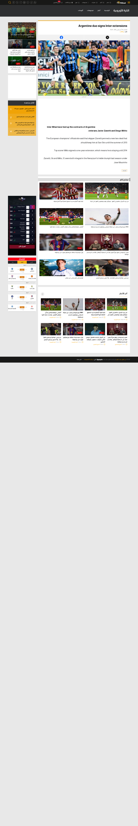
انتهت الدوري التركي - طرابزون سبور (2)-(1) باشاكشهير (22, 109)
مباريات (94, 2)
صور (76, 2)
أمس (31, 262)
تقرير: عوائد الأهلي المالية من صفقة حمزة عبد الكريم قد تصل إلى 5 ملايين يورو (15, 52)
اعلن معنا (79, 359)
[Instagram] (24, 2)
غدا (13, 262)
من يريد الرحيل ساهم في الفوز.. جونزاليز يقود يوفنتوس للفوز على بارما (117, 315)
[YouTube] (28, 2)
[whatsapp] (35, 2)
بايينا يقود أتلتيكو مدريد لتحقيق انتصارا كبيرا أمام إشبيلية (96, 313)
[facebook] (13, 2)
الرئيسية (107, 10)
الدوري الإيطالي (32, 292)
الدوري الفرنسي (32, 302)
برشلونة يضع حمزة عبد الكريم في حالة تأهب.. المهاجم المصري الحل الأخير (22, 123)
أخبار (101, 2)
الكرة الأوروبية (117, 319)
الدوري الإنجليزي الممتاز (30, 265)
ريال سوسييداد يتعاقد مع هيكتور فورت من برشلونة (73, 338)
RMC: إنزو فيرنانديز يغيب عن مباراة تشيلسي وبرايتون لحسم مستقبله (73, 315)
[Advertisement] (111, 114)
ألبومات (80, 10)
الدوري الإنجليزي (118, 344)
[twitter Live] (21, 2)
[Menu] (128, 2)
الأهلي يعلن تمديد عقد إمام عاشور (22, 117)
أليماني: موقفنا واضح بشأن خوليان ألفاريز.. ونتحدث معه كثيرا (51, 314)
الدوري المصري (57, 2)
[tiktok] (31, 2)
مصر (108, 2)
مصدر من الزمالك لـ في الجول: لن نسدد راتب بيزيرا (15, 68)
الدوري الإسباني (32, 282)
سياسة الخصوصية (88, 359)
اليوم (22, 262)
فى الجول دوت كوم (121, 359)
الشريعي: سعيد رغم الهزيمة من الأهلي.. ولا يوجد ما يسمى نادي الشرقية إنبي (22, 132)
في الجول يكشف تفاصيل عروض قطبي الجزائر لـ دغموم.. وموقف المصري (95, 340)
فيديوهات (84, 2)
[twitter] (17, 2)
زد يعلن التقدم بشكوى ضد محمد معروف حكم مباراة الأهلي (22, 35)
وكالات (122, 31)
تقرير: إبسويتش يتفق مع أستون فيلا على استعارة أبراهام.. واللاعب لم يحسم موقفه (117, 340)
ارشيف (124, 170)
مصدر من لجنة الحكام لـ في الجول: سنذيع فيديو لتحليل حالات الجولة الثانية (29, 69)
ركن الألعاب (68, 2)
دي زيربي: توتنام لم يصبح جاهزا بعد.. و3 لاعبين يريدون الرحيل (52, 338)
